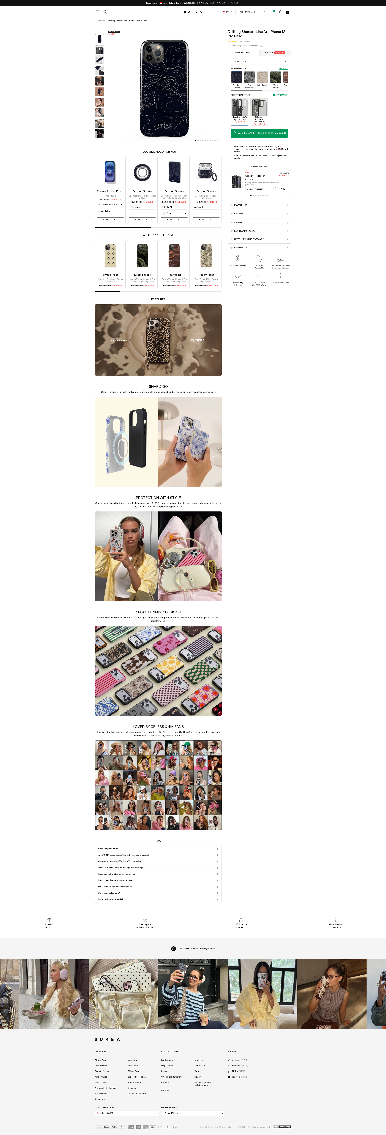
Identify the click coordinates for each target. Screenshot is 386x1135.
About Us (199, 1060)
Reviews (198, 1077)
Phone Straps (134, 1082)
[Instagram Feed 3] (332, 994)
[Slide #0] (195, 140)
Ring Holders (101, 1066)
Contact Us (200, 1066)
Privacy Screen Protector (113, 191)
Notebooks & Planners (105, 1088)
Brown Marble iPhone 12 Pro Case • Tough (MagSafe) (174, 280)
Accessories (101, 1093)
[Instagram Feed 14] (123, 994)
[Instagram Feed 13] (54, 994)
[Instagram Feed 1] (193, 994)
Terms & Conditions (209, 1127)
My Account (167, 1060)
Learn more (281, 95)
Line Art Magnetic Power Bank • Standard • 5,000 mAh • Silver (174, 197)
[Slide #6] (210, 140)
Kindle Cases (101, 1077)
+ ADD (282, 189)
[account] (280, 12)
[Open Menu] (97, 12)
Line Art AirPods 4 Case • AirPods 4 (206, 197)
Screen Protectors (137, 1093)
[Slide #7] (212, 140)
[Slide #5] (207, 140)
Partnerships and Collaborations (203, 1083)
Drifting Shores (142, 191)
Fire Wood (174, 275)
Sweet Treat (110, 275)
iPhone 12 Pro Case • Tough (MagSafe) (110, 280)
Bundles (132, 1088)
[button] (239, 41)
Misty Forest (142, 275)
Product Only (243, 53)
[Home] (193, 12)
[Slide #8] (215, 140)
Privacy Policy (226, 1127)
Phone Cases (101, 1060)
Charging (132, 1060)
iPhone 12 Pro (100, 21)
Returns (165, 1090)
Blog (197, 1071)
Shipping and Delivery (171, 1077)
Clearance (100, 1099)
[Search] (105, 12)
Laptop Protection (137, 1077)
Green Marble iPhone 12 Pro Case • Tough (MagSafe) (142, 280)
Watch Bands (101, 1082)
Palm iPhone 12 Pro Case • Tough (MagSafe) (206, 280)
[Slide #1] (198, 140)
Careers (165, 1082)
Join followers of (197, 949)
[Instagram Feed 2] (262, 994)
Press (164, 1071)
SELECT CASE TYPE (241, 95)
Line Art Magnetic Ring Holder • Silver (142, 197)
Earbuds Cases (102, 1071)
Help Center (167, 1066)
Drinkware (133, 1066)
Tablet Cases (134, 1071)
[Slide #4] (205, 140)
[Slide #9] (217, 140)
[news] (272, 12)
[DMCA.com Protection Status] (282, 1127)
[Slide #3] (203, 140)
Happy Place (206, 275)
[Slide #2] (200, 140)
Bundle (275, 53)
